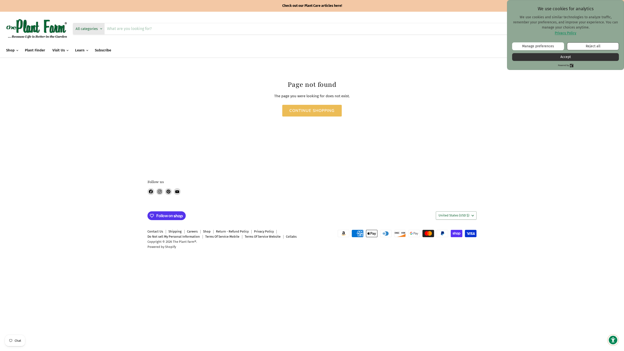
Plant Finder (35, 50)
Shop (11, 50)
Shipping (175, 231)
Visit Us (59, 50)
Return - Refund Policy (232, 231)
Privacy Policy (264, 231)
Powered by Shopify (161, 247)
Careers (192, 231)
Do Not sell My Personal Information (173, 236)
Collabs (291, 236)
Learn (80, 50)
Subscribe (103, 50)
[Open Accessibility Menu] (613, 340)
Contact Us (155, 231)
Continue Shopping (312, 110)
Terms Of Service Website (263, 236)
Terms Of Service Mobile (222, 236)
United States (454, 215)
